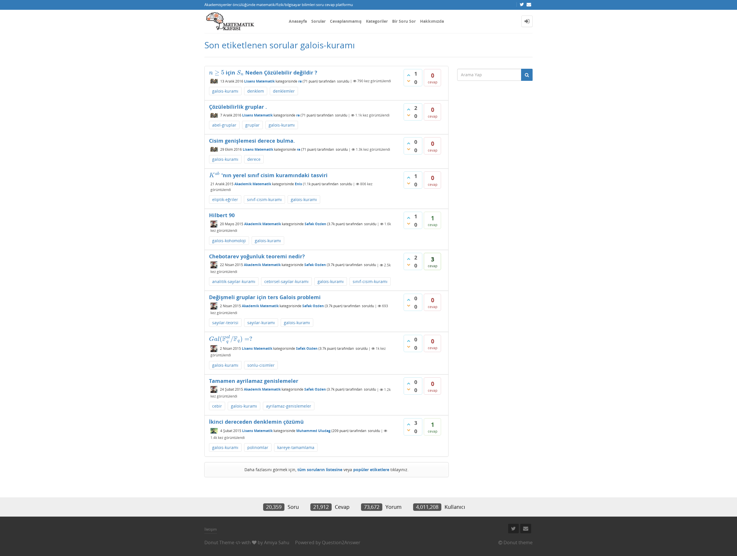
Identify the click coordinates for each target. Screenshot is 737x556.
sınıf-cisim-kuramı (264, 199)
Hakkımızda (432, 21)
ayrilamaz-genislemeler (288, 406)
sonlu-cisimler (261, 365)
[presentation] (216, 72)
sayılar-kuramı (261, 322)
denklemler (284, 91)
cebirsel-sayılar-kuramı (286, 281)
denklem (255, 91)
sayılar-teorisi (225, 322)
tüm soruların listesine (319, 469)
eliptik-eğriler (225, 199)
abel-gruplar (224, 125)
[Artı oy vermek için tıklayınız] (408, 75)
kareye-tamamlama (295, 447)
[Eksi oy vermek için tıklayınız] (408, 81)
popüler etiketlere (371, 469)
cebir (217, 406)
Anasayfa (298, 21)
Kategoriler (377, 21)
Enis (298, 183)
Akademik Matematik (252, 183)
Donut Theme (219, 542)
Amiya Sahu (276, 542)
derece (254, 159)
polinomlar (257, 447)
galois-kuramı (225, 91)
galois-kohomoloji (229, 240)
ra (300, 81)
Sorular (318, 21)
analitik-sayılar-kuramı (233, 281)
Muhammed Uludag (313, 430)
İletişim (210, 529)
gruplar (252, 125)
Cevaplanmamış (346, 21)
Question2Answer (341, 542)
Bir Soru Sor (404, 21)
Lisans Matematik (259, 81)
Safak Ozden (315, 223)
